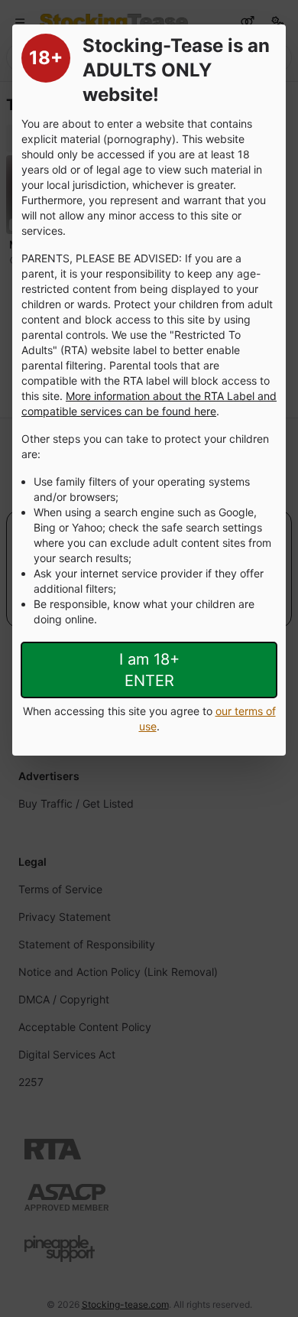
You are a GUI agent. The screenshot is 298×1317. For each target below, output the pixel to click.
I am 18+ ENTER (149, 670)
